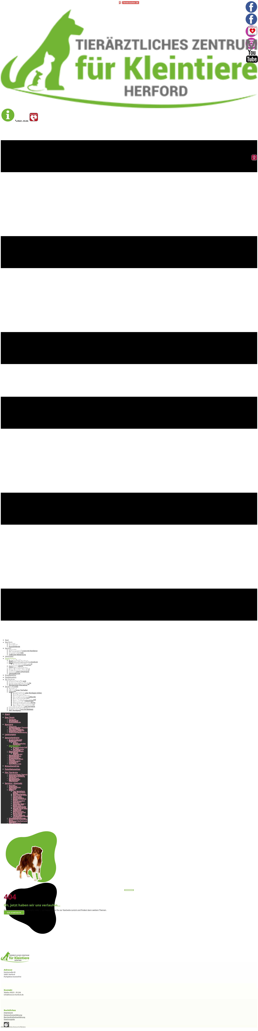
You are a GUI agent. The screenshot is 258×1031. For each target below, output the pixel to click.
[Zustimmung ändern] (6, 1024)
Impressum (8, 1013)
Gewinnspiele (9, 1019)
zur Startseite (14, 912)
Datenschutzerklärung (13, 1015)
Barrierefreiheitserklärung (14, 1017)
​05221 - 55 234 (23, 121)
